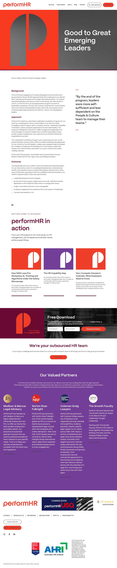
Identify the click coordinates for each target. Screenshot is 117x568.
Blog (19, 78)
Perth (56, 515)
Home (13, 78)
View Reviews (108, 504)
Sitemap (36, 564)
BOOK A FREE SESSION (12, 527)
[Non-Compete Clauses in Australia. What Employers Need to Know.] (91, 259)
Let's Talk (108, 5)
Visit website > (9, 454)
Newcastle (19, 515)
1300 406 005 (95, 5)
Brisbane (31, 515)
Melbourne (44, 515)
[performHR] (17, 5)
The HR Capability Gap (55, 273)
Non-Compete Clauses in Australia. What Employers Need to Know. (88, 276)
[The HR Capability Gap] (58, 259)
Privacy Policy (29, 564)
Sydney (6, 515)
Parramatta (68, 515)
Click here (86, 322)
